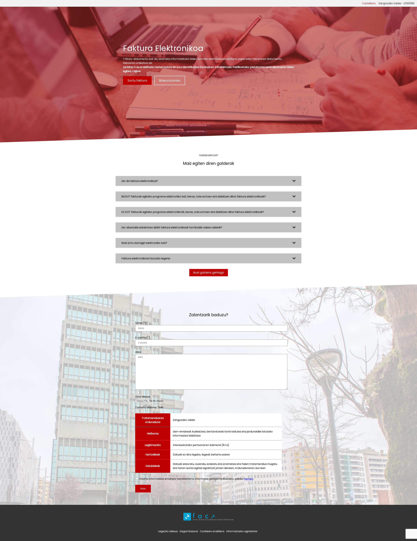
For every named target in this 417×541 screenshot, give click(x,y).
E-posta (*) (142, 337)
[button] (208, 181)
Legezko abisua (168, 531)
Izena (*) (140, 323)
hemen (248, 479)
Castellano (369, 3)
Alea (138, 352)
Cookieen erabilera (212, 531)
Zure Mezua (142, 397)
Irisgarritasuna (189, 531)
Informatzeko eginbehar (242, 531)
